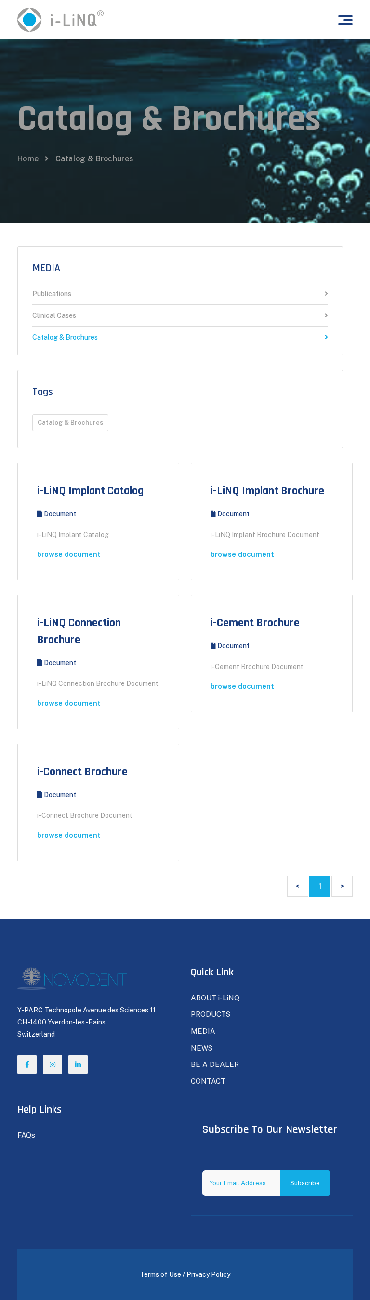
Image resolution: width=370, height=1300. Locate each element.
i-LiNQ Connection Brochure (79, 631)
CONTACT (208, 1081)
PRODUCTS (210, 1014)
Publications (51, 294)
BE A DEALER (215, 1064)
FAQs (26, 1135)
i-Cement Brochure (255, 623)
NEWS (201, 1048)
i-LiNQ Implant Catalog (90, 491)
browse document (69, 554)
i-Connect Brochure (82, 771)
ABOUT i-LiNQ (215, 998)
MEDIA (46, 268)
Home (28, 158)
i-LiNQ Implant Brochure (267, 491)
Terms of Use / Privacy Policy (185, 1274)
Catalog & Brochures (65, 337)
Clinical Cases (54, 315)
